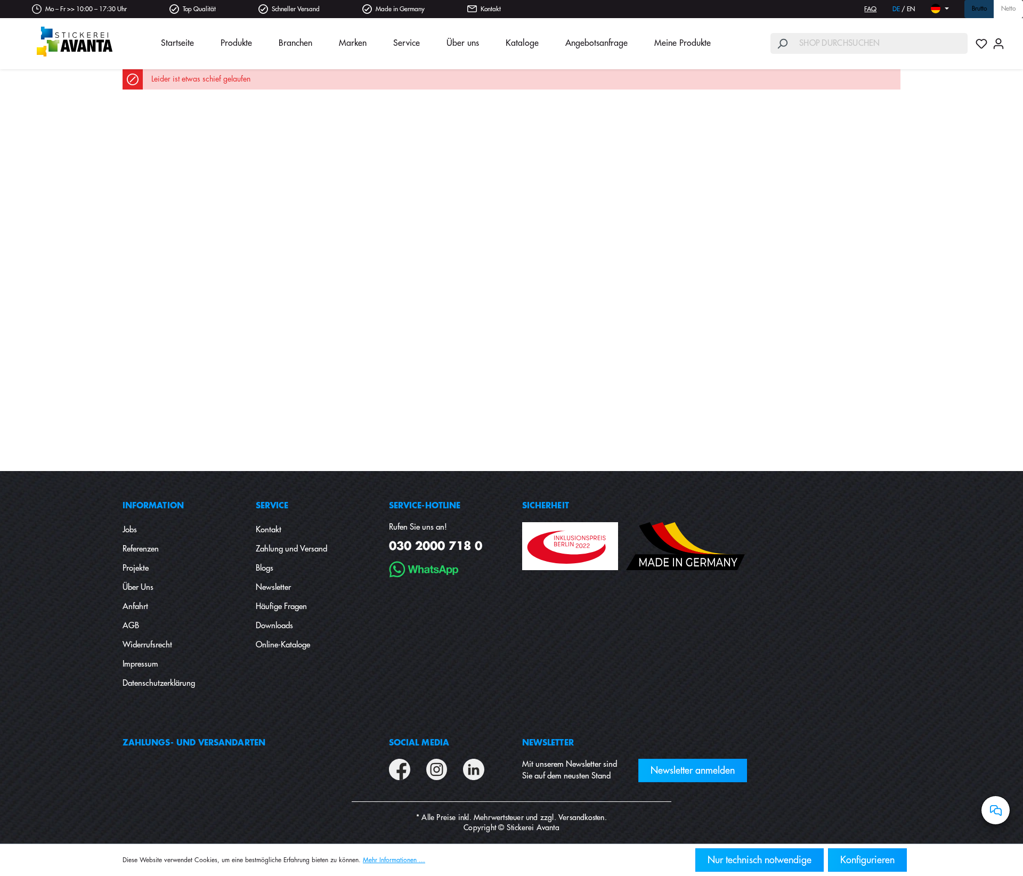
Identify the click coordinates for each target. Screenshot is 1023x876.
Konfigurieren (867, 860)
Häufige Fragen (281, 607)
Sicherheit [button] (545, 506)
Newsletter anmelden (693, 770)
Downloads (274, 626)
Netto (1008, 9)
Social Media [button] (419, 743)
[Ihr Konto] (998, 44)
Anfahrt (135, 607)
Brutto (979, 9)
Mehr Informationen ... (394, 860)
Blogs (264, 568)
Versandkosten (581, 817)
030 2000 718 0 (435, 546)
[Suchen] (782, 43)
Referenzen (141, 549)
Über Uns (138, 587)
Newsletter (273, 587)
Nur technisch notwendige (759, 860)
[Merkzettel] (981, 44)
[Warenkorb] (1009, 40)
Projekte (136, 568)
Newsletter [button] (548, 743)
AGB (131, 626)
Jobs (130, 530)
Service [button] (272, 506)
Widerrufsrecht (147, 645)
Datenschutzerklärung (159, 683)
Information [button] (153, 506)
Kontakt (491, 9)
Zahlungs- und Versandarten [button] (194, 743)
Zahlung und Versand (291, 549)
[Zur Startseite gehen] (74, 41)
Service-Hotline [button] (424, 506)
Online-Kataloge (283, 645)
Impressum (140, 664)
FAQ (870, 9)
